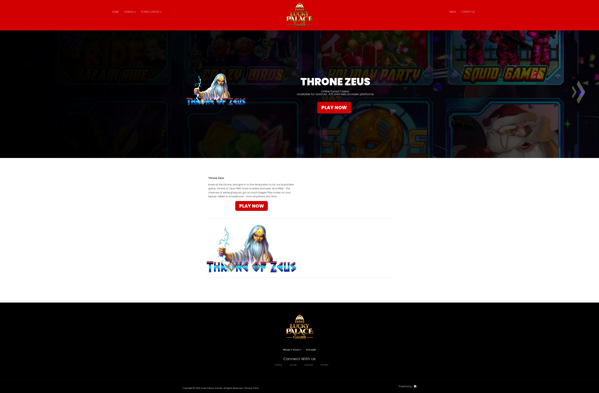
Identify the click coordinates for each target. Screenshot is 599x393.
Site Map (311, 349)
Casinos (129, 11)
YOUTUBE (293, 365)
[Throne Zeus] (299, 15)
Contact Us (468, 11)
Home (115, 11)
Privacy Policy (292, 349)
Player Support (150, 11)
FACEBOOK (278, 365)
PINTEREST (324, 365)
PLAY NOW (334, 107)
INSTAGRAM (308, 365)
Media (453, 11)
